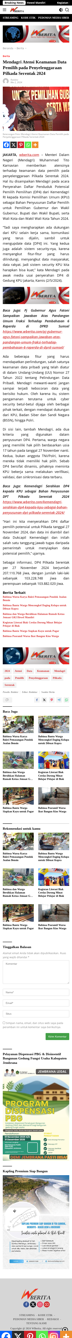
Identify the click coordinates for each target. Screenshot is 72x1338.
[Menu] (5, 10)
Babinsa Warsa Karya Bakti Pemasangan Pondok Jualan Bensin (34, 599)
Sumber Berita (48, 692)
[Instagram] (40, 1304)
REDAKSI (53, 1319)
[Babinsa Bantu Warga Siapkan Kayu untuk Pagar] (18, 796)
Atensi (18, 671)
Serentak (10, 685)
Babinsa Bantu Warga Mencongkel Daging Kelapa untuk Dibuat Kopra (34, 607)
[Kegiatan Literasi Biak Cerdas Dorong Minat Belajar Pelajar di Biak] (53, 760)
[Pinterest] (21, 145)
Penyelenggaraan (38, 678)
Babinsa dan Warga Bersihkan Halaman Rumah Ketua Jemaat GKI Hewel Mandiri (33, 616)
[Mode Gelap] (61, 10)
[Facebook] (6, 145)
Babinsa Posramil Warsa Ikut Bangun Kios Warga (31, 636)
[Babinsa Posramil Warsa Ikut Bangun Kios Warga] (53, 796)
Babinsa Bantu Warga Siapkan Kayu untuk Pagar (31, 631)
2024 (7, 671)
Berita (6, 56)
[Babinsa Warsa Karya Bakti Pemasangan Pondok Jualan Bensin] (18, 724)
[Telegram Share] (59, 700)
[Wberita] (16, 10)
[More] (35, 145)
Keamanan (43, 671)
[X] (13, 145)
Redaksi (14, 79)
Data (29, 671)
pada (7, 678)
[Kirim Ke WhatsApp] (66, 700)
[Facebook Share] (37, 700)
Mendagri (59, 671)
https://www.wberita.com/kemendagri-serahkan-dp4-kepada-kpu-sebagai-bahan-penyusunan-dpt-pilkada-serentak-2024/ (35, 507)
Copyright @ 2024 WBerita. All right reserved (36, 1328)
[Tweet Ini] (44, 700)
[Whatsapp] (28, 145)
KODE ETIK (45, 1315)
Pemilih (19, 678)
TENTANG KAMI (36, 1323)
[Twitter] (33, 1304)
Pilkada (57, 678)
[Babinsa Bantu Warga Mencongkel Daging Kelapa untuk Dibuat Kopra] (53, 724)
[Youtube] (47, 1304)
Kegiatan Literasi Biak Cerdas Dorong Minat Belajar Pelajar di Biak (32, 624)
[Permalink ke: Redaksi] (6, 81)
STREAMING (27, 1315)
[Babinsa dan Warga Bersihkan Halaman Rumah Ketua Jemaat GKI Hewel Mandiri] (18, 760)
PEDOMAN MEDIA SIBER (28, 1319)
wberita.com (29, 154)
